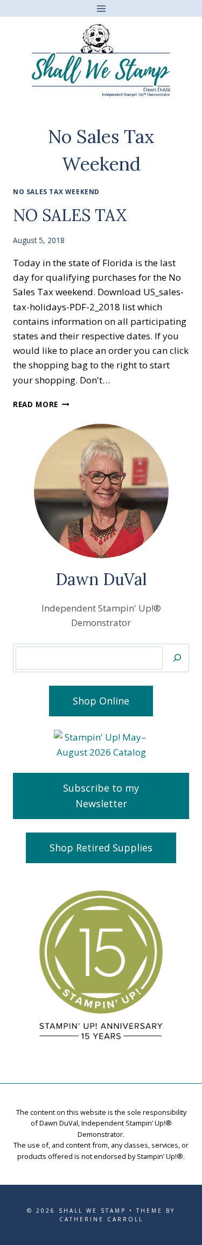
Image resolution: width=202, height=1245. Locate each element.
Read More (41, 404)
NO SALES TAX (70, 215)
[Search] (177, 658)
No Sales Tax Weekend (56, 191)
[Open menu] (101, 8)
